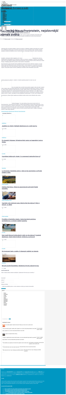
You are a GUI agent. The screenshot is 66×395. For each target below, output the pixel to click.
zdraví (34, 374)
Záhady (5, 304)
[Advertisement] (23, 42)
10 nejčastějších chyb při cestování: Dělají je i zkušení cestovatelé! (17, 391)
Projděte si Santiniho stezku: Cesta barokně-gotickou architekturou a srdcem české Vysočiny (19, 220)
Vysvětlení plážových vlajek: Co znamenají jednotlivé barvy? (21, 156)
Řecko (5, 123)
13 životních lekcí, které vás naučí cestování (28, 346)
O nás (4, 1)
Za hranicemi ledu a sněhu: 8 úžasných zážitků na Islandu (20, 251)
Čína (41, 374)
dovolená (19, 371)
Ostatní (4, 2)
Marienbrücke (11, 111)
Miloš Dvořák (14, 30)
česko (43, 374)
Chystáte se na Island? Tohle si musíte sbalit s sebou (15, 393)
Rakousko (5, 301)
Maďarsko (6, 298)
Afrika (2, 371)
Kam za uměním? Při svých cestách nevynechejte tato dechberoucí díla (18, 388)
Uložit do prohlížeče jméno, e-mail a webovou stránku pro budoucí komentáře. (18, 286)
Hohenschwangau (5, 111)
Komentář (3, 278)
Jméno (3, 280)
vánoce (27, 374)
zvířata (39, 374)
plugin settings (35, 366)
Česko (5, 293)
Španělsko (4, 168)
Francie (5, 296)
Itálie (3, 123)
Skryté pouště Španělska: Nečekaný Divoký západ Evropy (20, 266)
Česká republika (5, 184)
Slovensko (6, 294)
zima (36, 374)
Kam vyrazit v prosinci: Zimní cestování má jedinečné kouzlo (16, 390)
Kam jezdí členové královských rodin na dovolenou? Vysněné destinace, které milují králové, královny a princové (21, 236)
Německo (16, 111)
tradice (14, 374)
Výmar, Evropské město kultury (11, 333)
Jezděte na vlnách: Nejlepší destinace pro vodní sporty (19, 126)
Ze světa (3, 153)
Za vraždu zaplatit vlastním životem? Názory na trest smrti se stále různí (19, 324)
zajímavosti (30, 374)
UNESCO (19, 374)
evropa (27, 371)
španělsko (9, 375)
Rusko (6, 374)
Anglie (5, 295)
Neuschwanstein (22, 111)
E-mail (3, 282)
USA (24, 374)
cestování (10, 371)
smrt (10, 374)
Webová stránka (4, 284)
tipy (12, 374)
